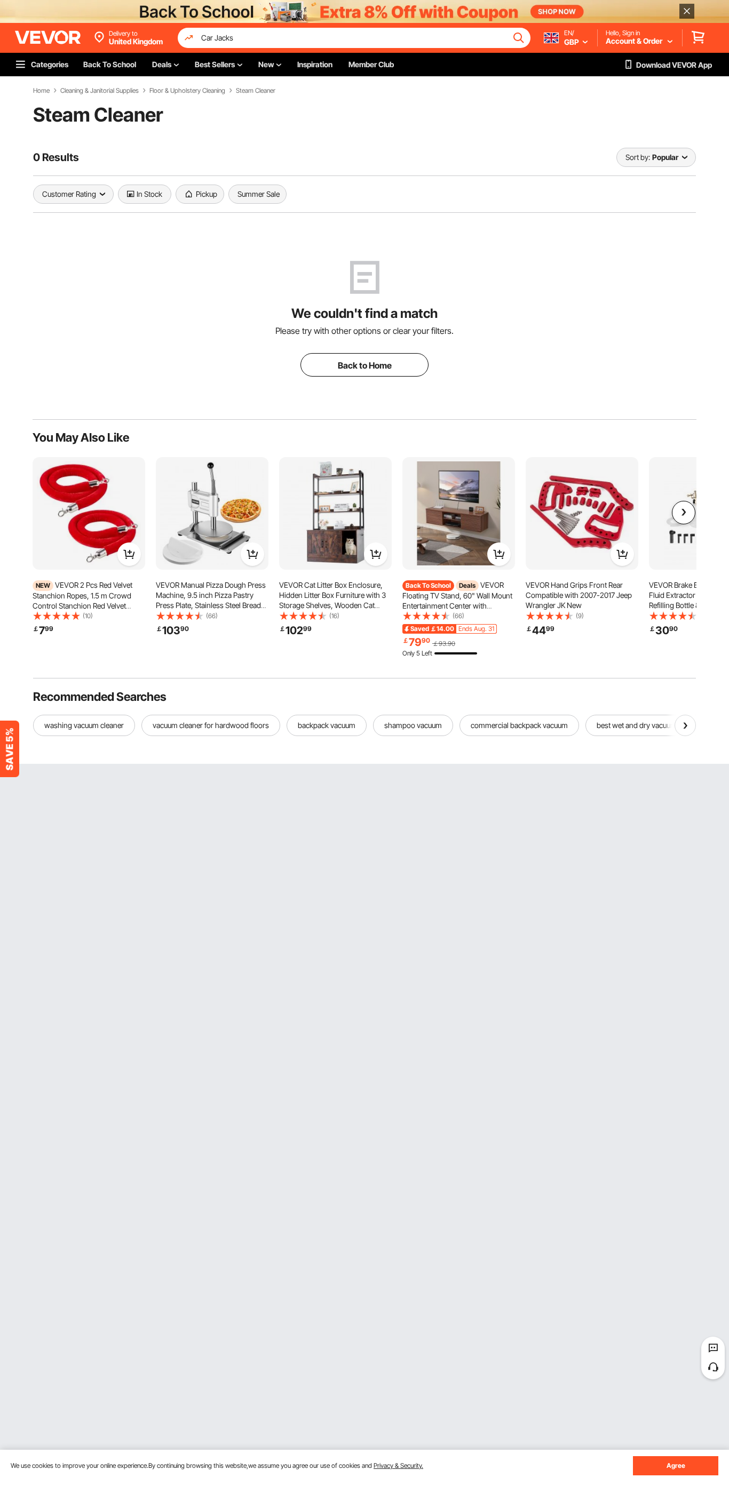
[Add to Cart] (129, 554)
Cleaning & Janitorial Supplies (99, 90)
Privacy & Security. (398, 1465)
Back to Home (365, 365)
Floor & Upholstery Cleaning (187, 90)
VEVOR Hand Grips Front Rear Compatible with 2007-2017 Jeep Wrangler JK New (579, 595)
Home (41, 90)
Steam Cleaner (255, 90)
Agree (676, 1465)
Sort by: (637, 157)
